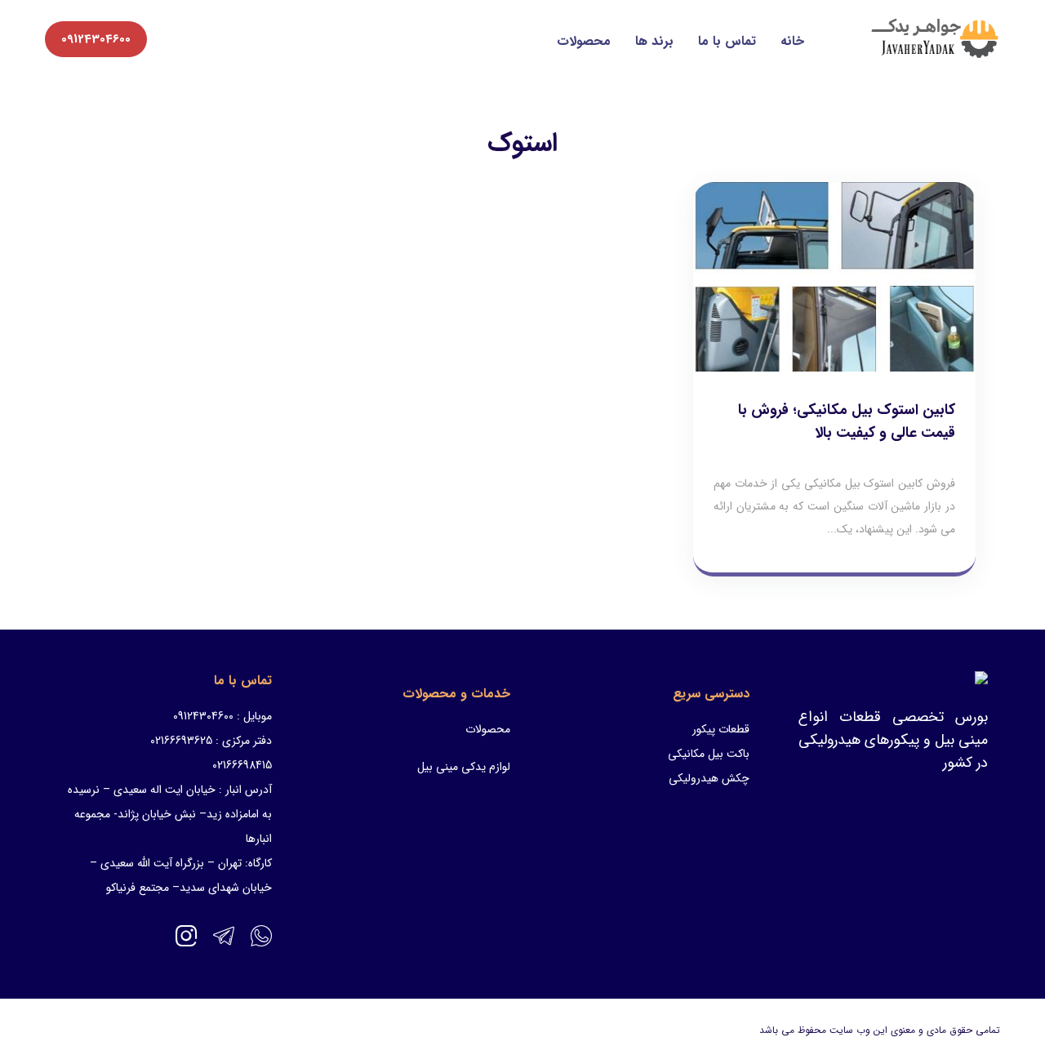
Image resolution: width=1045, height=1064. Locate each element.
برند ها (654, 41)
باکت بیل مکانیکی (708, 754)
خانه (792, 41)
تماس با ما (727, 41)
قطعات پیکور (720, 729)
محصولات (584, 41)
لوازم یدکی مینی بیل (463, 767)
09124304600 (96, 39)
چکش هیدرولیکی (709, 778)
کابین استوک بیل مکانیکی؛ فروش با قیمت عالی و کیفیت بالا (846, 421)
